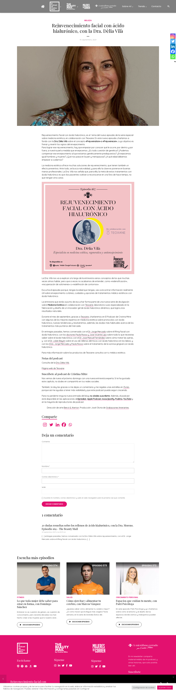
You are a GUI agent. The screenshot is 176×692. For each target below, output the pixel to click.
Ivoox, (104, 399)
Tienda (141, 6)
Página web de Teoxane (53, 368)
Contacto (156, 6)
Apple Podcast (94, 399)
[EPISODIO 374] (38, 578)
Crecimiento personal (127, 597)
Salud (69, 597)
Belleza (88, 20)
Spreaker (82, 399)
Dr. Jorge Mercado (97, 331)
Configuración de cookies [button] (143, 687)
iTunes (126, 387)
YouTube (127, 399)
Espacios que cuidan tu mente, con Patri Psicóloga (136, 602)
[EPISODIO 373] (88, 578)
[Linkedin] (57, 425)
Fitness (20, 597)
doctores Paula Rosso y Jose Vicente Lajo (86, 334)
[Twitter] (51, 425)
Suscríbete (134, 672)
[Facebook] (64, 425)
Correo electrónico (50, 477)
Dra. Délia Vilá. (62, 362)
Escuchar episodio (31, 625)
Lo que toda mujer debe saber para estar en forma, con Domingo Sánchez (37, 604)
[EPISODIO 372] (137, 578)
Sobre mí (126, 6)
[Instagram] (45, 425)
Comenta (46, 442)
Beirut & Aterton (71, 407)
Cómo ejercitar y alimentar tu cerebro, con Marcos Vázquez (83, 602)
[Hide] (175, 62)
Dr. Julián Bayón (57, 341)
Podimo (118, 399)
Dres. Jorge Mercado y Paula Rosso (66, 344)
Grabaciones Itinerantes (117, 407)
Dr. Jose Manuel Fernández (92, 337)
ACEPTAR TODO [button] (165, 687)
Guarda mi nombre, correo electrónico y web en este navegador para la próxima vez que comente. (84, 498)
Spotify (110, 399)
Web (44, 487)
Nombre (46, 466)
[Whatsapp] (70, 425)
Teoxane (89, 305)
